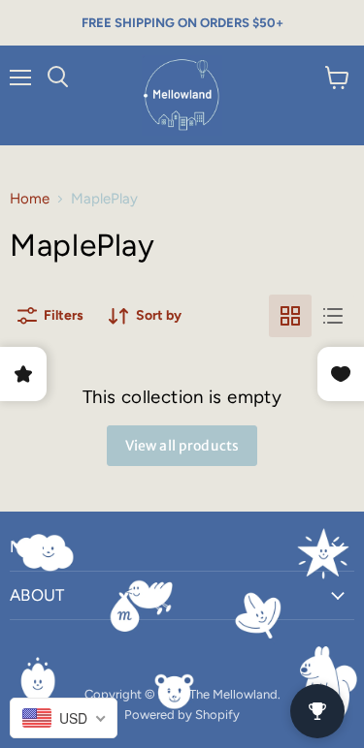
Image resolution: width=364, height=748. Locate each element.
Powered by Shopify (182, 714)
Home (30, 199)
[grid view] (290, 316)
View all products (182, 445)
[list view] (333, 316)
